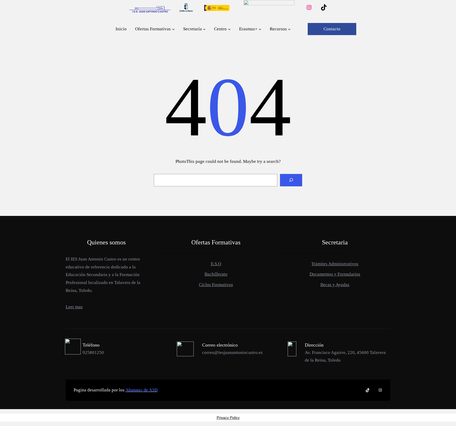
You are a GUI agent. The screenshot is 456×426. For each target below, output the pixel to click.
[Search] (291, 180)
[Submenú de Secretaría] (204, 29)
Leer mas (74, 306)
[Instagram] (309, 7)
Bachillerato (216, 274)
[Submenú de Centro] (229, 29)
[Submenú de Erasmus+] (260, 29)
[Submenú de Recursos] (289, 29)
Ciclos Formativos (216, 284)
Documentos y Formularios (335, 274)
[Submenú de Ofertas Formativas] (173, 29)
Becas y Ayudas (334, 284)
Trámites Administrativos (334, 263)
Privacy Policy (228, 417)
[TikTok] (324, 7)
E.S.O (216, 263)
